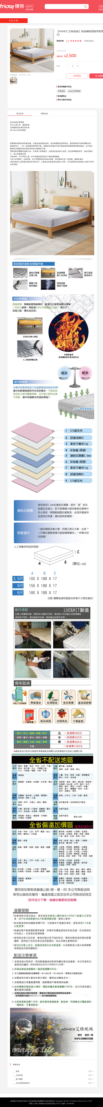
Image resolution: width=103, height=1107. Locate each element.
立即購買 (77, 76)
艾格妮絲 (61, 91)
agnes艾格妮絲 (74, 91)
